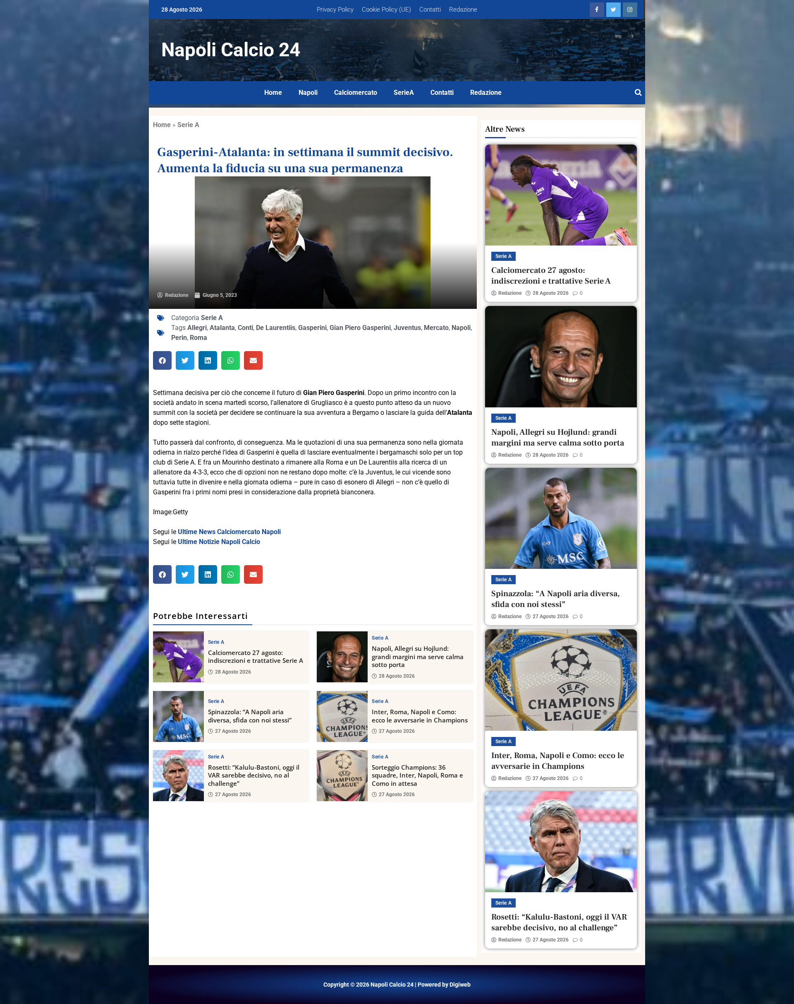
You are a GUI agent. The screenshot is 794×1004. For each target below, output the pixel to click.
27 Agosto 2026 (233, 731)
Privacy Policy (335, 9)
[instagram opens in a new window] (630, 9)
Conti (245, 328)
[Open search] (638, 92)
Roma (198, 338)
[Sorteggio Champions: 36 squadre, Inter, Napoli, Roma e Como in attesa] (342, 775)
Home (273, 92)
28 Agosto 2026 (233, 671)
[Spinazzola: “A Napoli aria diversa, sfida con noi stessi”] (178, 716)
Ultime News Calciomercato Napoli (229, 532)
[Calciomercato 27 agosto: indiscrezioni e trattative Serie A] (178, 656)
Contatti (430, 9)
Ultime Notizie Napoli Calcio (219, 542)
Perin (179, 338)
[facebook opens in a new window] (597, 9)
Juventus (407, 328)
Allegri (197, 328)
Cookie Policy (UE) (386, 9)
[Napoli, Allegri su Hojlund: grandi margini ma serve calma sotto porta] (342, 656)
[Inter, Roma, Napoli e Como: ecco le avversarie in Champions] (342, 716)
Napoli (308, 92)
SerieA (404, 92)
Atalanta (222, 328)
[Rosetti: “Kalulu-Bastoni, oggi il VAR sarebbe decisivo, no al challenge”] (178, 775)
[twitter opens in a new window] (613, 9)
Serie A (188, 125)
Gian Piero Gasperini (360, 328)
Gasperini (312, 328)
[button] (162, 360)
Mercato (436, 328)
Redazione (463, 9)
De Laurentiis (275, 328)
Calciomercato (355, 92)
